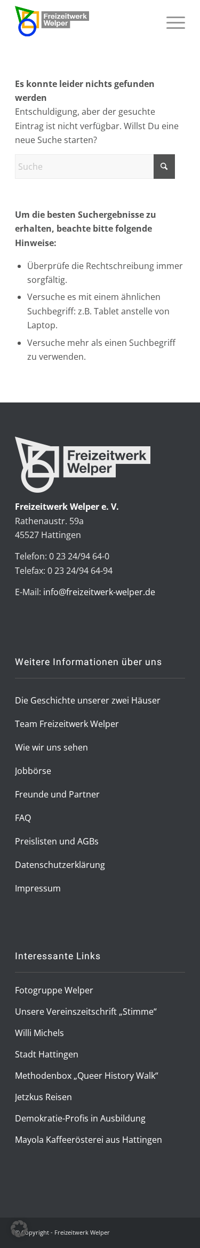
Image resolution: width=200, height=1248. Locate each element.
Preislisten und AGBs (57, 841)
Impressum (38, 888)
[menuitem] (170, 35)
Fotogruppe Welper (54, 990)
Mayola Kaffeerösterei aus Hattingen (88, 1140)
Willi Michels (39, 1033)
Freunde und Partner (57, 794)
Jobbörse (33, 771)
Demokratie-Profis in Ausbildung (80, 1118)
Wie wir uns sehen (51, 747)
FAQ (23, 818)
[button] (19, 1229)
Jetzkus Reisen (43, 1097)
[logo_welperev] (83, 21)
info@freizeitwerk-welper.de (99, 592)
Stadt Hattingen (46, 1054)
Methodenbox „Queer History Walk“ (86, 1075)
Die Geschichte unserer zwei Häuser (88, 700)
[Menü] (170, 35)
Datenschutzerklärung (60, 865)
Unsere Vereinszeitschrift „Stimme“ (86, 1011)
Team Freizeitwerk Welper (67, 724)
